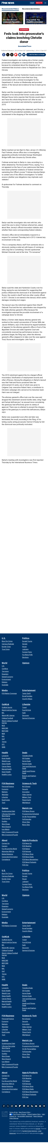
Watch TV (39, 3)
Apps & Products (30, 840)
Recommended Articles (31, 9)
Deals (24, 752)
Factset (37, 1128)
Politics (25, 638)
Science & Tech (29, 783)
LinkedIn (24, 1106)
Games (5, 808)
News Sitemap (37, 1116)
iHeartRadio (44, 1106)
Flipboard (16, 54)
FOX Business (8, 783)
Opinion (25, 663)
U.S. (4, 638)
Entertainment (28, 690)
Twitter (7, 54)
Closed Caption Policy (34, 1114)
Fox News (7, 3)
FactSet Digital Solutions (29, 1131)
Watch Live (27, 808)
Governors (24, 29)
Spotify (40, 1106)
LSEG (41, 1133)
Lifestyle (26, 704)
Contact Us (12, 1116)
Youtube (16, 1106)
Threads (12, 54)
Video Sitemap (13, 1118)
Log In (32, 3)
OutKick (5, 704)
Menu (45, 3)
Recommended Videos (10, 9)
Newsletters (36, 1106)
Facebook (3, 54)
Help (43, 1114)
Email (24, 54)
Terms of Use (13, 1112)
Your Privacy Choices (19, 1114)
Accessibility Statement (25, 1116)
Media (5, 690)
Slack (28, 1106)
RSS (32, 1106)
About (4, 840)
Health (5, 752)
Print (20, 54)
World (4, 663)
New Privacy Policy (24, 1112)
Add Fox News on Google (37, 54)
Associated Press (24, 46)
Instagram (12, 1106)
